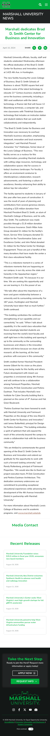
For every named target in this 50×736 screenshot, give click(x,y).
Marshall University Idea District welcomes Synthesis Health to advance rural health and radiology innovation (24, 578)
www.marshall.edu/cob (29, 513)
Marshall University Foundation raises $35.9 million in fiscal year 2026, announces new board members (25, 556)
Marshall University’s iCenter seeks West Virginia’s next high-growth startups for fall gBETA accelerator (25, 600)
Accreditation (9, 722)
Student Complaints (25, 724)
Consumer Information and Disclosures (30, 722)
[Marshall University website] (6, 4)
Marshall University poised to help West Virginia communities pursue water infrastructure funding (23, 622)
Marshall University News (23, 16)
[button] (40, 4)
